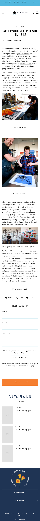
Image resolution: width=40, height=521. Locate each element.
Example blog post (23, 410)
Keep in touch (19, 500)
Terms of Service (24, 366)
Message (6, 333)
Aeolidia (22, 519)
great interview (23, 54)
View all (20, 401)
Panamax (33, 88)
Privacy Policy (10, 366)
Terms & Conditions (24, 514)
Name (4, 312)
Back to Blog (21, 382)
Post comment (20, 357)
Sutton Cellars (25, 64)
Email (5, 322)
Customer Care (19, 492)
